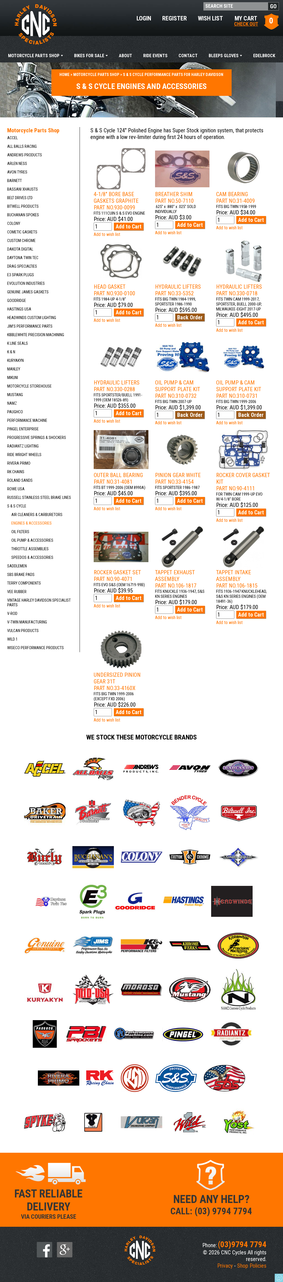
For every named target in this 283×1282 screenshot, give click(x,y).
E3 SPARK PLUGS (20, 275)
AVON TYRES (17, 172)
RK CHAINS (15, 472)
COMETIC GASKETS (22, 232)
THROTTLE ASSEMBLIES (30, 549)
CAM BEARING (235, 197)
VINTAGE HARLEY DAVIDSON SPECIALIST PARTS (39, 602)
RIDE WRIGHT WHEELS (24, 454)
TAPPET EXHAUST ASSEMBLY (175, 579)
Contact (188, 55)
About (125, 55)
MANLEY (13, 369)
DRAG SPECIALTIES (22, 266)
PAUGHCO (15, 412)
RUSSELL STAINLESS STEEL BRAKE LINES (39, 497)
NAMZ (12, 403)
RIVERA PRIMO (18, 463)
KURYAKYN (15, 360)
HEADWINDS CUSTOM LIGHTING (31, 317)
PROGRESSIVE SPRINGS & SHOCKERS (36, 437)
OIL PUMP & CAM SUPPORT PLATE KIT (177, 389)
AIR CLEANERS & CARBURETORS (36, 514)
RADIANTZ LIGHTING (23, 446)
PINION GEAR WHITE (178, 478)
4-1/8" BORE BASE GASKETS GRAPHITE (116, 201)
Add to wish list (107, 234)
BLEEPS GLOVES (224, 55)
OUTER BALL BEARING (118, 478)
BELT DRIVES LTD (20, 198)
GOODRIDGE (16, 300)
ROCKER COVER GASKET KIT (243, 482)
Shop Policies (251, 1265)
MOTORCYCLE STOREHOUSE (29, 386)
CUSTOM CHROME (21, 240)
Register (174, 18)
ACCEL (12, 138)
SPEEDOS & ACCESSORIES (32, 557)
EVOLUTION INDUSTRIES (26, 283)
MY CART (246, 20)
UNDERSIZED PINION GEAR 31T (117, 681)
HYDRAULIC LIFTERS (178, 290)
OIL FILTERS (20, 532)
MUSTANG (15, 395)
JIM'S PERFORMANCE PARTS (30, 326)
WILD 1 (12, 639)
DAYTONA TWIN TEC (22, 258)
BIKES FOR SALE (89, 55)
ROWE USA (16, 489)
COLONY (13, 223)
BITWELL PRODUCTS (23, 206)
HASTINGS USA (19, 309)
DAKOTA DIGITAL (20, 249)
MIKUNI (12, 377)
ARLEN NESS (17, 163)
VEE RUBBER (17, 591)
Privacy (225, 1265)
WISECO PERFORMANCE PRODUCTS (35, 648)
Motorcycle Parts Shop (33, 55)
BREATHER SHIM (174, 197)
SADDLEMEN (17, 566)
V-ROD (12, 613)
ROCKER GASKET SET (117, 575)
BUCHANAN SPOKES (23, 215)
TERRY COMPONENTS (24, 583)
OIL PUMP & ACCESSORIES (32, 540)
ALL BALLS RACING (22, 146)
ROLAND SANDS (20, 480)
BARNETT (14, 180)
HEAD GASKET (114, 290)
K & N (11, 352)
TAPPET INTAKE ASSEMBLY (237, 579)
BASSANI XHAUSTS (22, 189)
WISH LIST (210, 18)
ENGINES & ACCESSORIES (31, 523)
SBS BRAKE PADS (21, 574)
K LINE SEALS (17, 343)
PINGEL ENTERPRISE (23, 429)
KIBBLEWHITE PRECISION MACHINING (35, 335)
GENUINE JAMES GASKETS (28, 292)
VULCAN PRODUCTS (23, 630)
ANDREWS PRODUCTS (24, 155)
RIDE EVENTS (155, 55)
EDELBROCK (264, 55)
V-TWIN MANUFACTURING (27, 622)
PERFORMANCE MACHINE (27, 420)
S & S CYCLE (16, 506)
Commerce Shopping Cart (279, 1278)
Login (144, 18)
